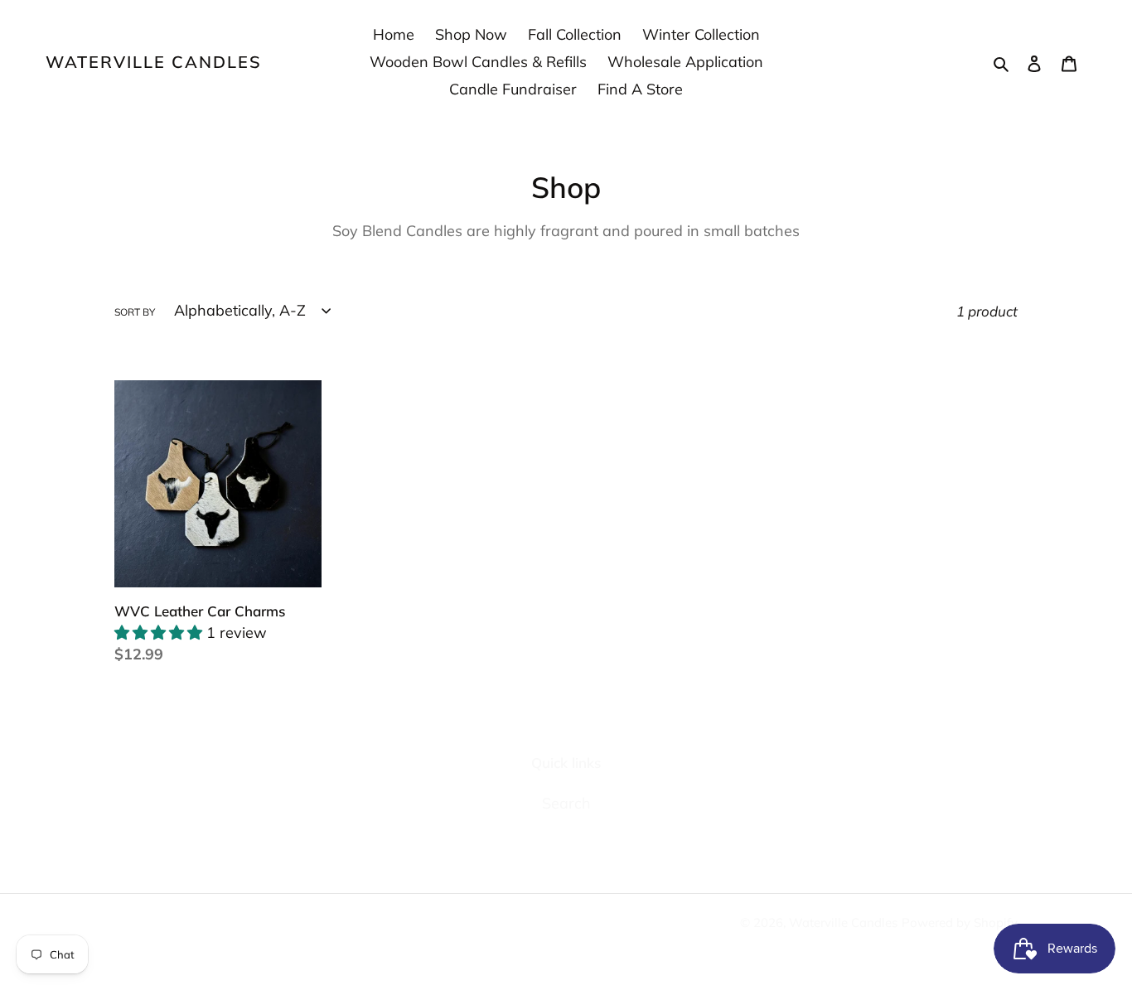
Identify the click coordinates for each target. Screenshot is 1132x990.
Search (566, 803)
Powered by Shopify (960, 922)
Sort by (134, 312)
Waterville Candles (154, 62)
